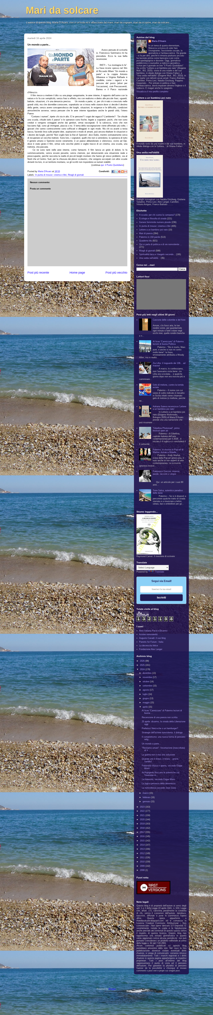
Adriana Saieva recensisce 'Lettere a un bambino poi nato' (169, 407)
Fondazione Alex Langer (150, 649)
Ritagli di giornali (76, 175)
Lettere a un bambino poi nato (153, 229)
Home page (77, 272)
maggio (146, 702)
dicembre (147, 673)
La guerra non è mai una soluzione (158, 754)
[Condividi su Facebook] (113, 171)
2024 (142, 669)
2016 (142, 836)
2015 (142, 840)
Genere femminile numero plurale (155, 222)
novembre (148, 677)
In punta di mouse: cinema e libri (51, 175)
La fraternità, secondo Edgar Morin (158, 779)
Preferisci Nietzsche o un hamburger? (160, 728)
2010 (142, 861)
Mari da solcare (62, 10)
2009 (142, 866)
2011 (142, 857)
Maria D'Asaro (45, 171)
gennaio (147, 801)
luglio (145, 694)
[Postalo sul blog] (122, 171)
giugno (146, 698)
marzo (146, 793)
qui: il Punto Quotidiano (111, 165)
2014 (142, 845)
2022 (142, 811)
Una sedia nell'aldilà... (149, 258)
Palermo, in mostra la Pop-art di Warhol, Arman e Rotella (168, 451)
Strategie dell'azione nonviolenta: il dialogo (162, 732)
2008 (142, 870)
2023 (142, 807)
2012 (142, 853)
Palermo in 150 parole (149, 237)
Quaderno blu (145, 240)
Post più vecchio (116, 272)
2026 (142, 661)
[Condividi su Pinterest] (119, 171)
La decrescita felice (148, 645)
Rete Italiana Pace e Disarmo (153, 630)
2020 (142, 819)
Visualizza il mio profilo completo (152, 91)
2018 (142, 828)
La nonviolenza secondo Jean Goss (159, 788)
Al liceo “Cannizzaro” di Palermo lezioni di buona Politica (168, 342)
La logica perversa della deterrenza (158, 783)
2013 (142, 849)
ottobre (146, 681)
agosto (146, 690)
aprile (145, 707)
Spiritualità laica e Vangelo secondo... (157, 254)
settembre (148, 685)
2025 (142, 665)
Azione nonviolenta (148, 634)
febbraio (147, 797)
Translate (159, 571)
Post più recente (38, 272)
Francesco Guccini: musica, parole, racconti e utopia (166, 472)
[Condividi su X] (116, 171)
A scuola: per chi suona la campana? (157, 215)
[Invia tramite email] (125, 171)
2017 (142, 832)
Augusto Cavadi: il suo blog (152, 638)
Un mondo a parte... (151, 743)
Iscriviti (161, 597)
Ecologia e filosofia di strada (152, 218)
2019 (142, 823)
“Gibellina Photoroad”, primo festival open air (166, 429)
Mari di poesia (146, 233)
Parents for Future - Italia (151, 642)
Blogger (112, 989)
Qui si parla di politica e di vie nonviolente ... (160, 244)
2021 (142, 815)
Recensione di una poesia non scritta (159, 717)
